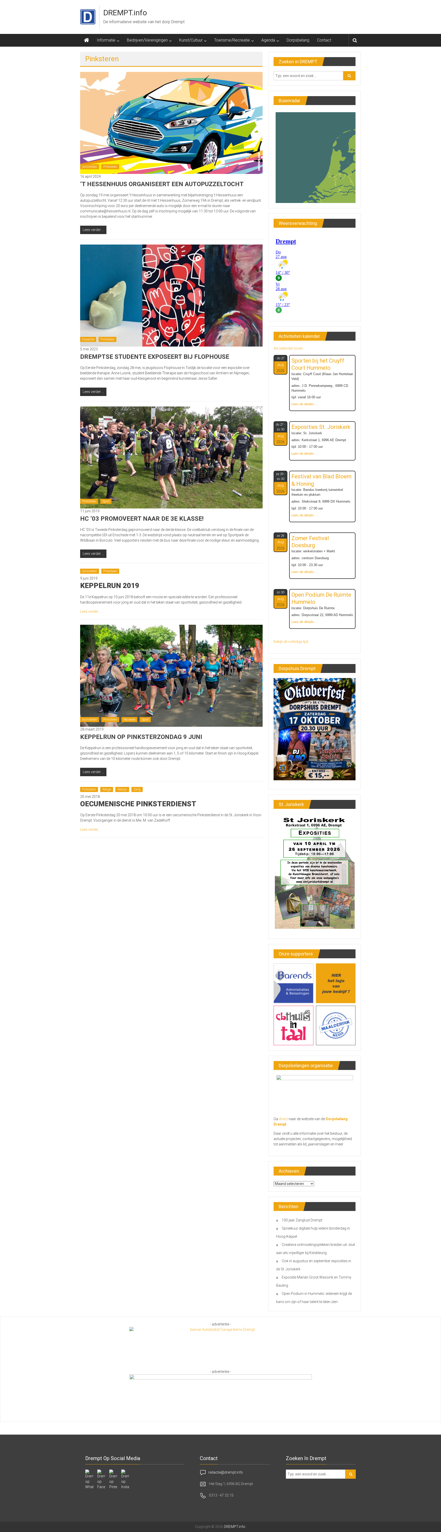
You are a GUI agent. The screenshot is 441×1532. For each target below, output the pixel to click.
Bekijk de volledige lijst (291, 642)
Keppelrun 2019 (109, 585)
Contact (324, 40)
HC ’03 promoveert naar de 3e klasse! (142, 518)
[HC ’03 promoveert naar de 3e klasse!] (171, 457)
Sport (105, 501)
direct (283, 1119)
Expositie (88, 339)
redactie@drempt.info (225, 1472)
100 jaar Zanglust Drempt (302, 1220)
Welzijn (122, 789)
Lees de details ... (304, 404)
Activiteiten (89, 167)
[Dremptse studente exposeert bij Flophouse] (171, 295)
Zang (137, 789)
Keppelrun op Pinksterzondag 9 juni (141, 737)
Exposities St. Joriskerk (320, 427)
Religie (106, 789)
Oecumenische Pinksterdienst (138, 804)
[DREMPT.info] (86, 40)
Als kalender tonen (288, 348)
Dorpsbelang (298, 40)
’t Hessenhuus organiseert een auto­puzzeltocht (162, 184)
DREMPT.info (125, 12)
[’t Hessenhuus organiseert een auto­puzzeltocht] (171, 123)
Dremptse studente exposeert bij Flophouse (154, 356)
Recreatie (129, 719)
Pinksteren (110, 167)
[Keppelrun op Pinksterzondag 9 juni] (171, 675)
